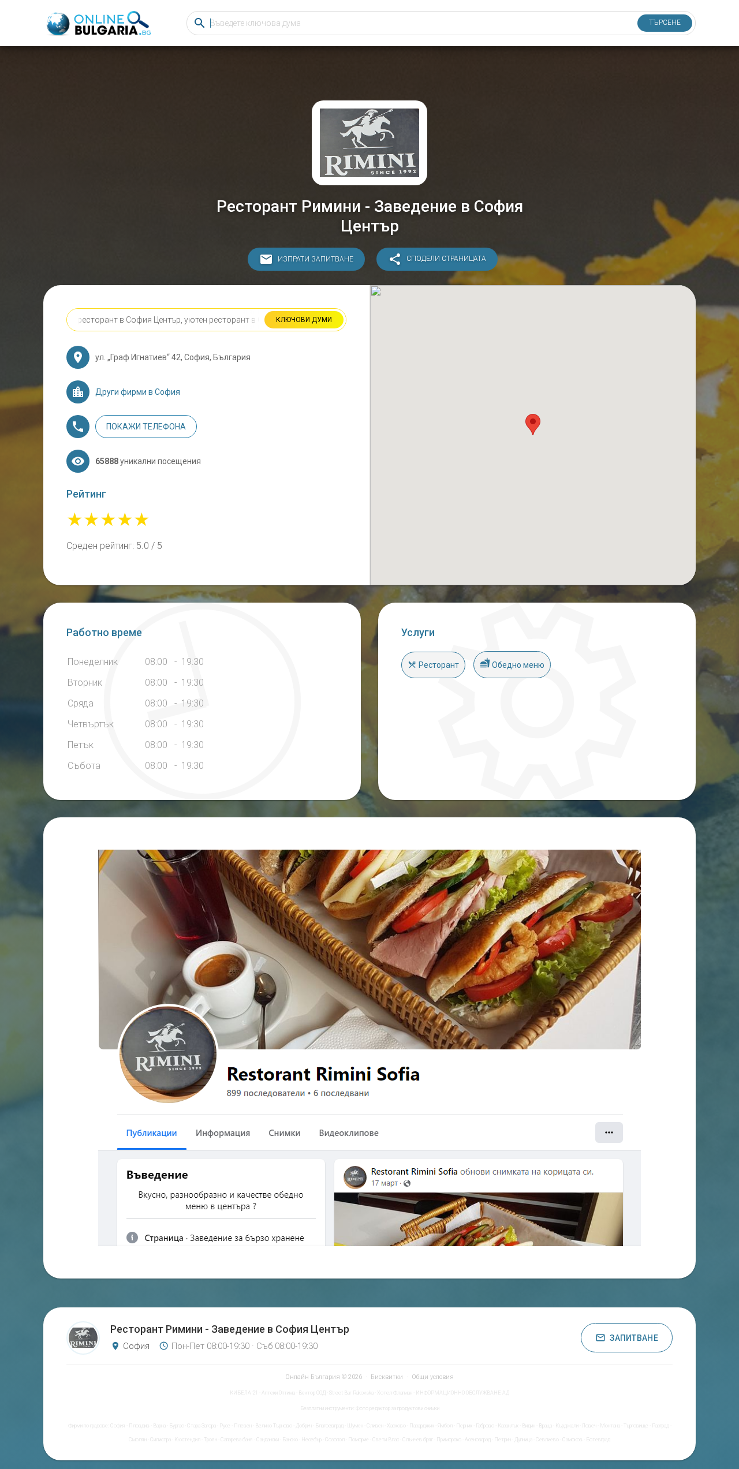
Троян (210, 1439)
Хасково (396, 1426)
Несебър (311, 1439)
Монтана (610, 1426)
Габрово (485, 1426)
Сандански (267, 1439)
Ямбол (445, 1426)
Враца (545, 1426)
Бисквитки (387, 1377)
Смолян (138, 1439)
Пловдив (139, 1426)
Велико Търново (273, 1426)
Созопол (335, 1439)
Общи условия (433, 1377)
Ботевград (598, 1439)
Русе (224, 1426)
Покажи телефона (146, 426)
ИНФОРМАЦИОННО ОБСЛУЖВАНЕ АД (462, 1393)
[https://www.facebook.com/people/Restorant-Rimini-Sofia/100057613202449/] (369, 1048)
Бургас (176, 1426)
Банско (290, 1439)
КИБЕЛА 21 (244, 1393)
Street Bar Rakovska (351, 1393)
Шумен (355, 1426)
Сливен (375, 1426)
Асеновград (478, 1439)
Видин (528, 1426)
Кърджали (566, 1426)
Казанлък (508, 1426)
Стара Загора (201, 1426)
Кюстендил (187, 1439)
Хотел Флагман (394, 1393)
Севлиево (547, 1439)
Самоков (572, 1439)
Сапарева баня (237, 1439)
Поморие (358, 1439)
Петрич (502, 1439)
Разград (660, 1426)
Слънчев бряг (417, 1439)
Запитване (634, 1338)
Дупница (523, 1439)
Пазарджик (421, 1426)
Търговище (636, 1426)
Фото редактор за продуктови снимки (397, 1408)
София (117, 1426)
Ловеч (589, 1426)
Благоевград (329, 1426)
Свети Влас (385, 1439)
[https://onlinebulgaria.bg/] (97, 23)
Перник (464, 1426)
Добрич (304, 1426)
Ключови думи (304, 320)
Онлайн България (312, 1377)
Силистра (160, 1439)
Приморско (448, 1439)
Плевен (243, 1426)
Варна (159, 1426)
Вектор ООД (312, 1393)
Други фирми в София (137, 392)
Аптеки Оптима (278, 1393)
